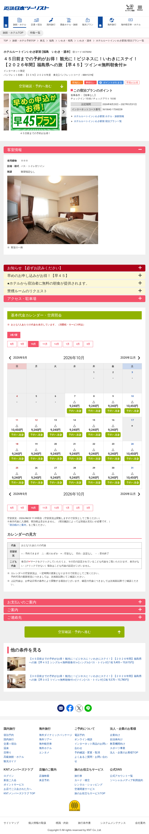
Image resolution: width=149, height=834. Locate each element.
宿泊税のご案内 (18, 525)
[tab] (12, 344)
